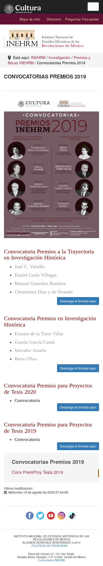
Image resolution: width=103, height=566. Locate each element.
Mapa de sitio (30, 19)
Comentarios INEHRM (51, 560)
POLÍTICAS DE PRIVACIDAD (49, 546)
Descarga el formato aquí (78, 301)
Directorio (53, 19)
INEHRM (38, 57)
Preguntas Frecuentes (82, 19)
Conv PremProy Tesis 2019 (37, 472)
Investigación (60, 57)
